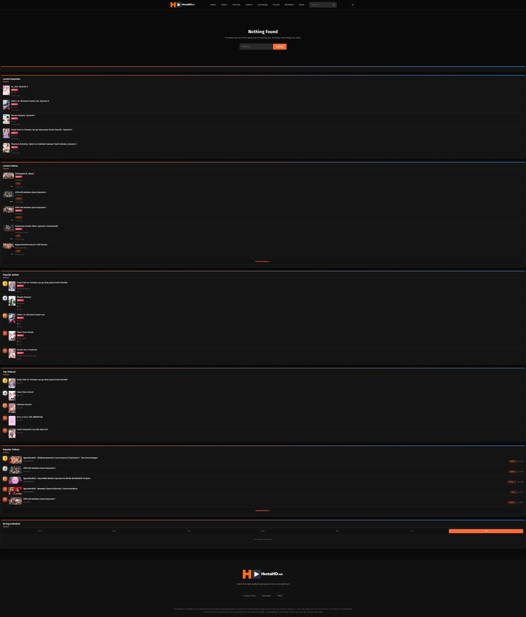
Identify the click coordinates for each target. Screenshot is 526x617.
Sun (39, 531)
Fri (412, 531)
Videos (249, 5)
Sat (486, 531)
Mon (114, 531)
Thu (337, 531)
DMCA (280, 596)
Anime (224, 5)
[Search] (334, 5)
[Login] (353, 5)
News (301, 5)
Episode (236, 5)
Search (276, 5)
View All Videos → (263, 261)
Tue (188, 531)
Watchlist (289, 5)
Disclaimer (266, 596)
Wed (263, 531)
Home (213, 5)
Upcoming (262, 5)
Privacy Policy (250, 596)
